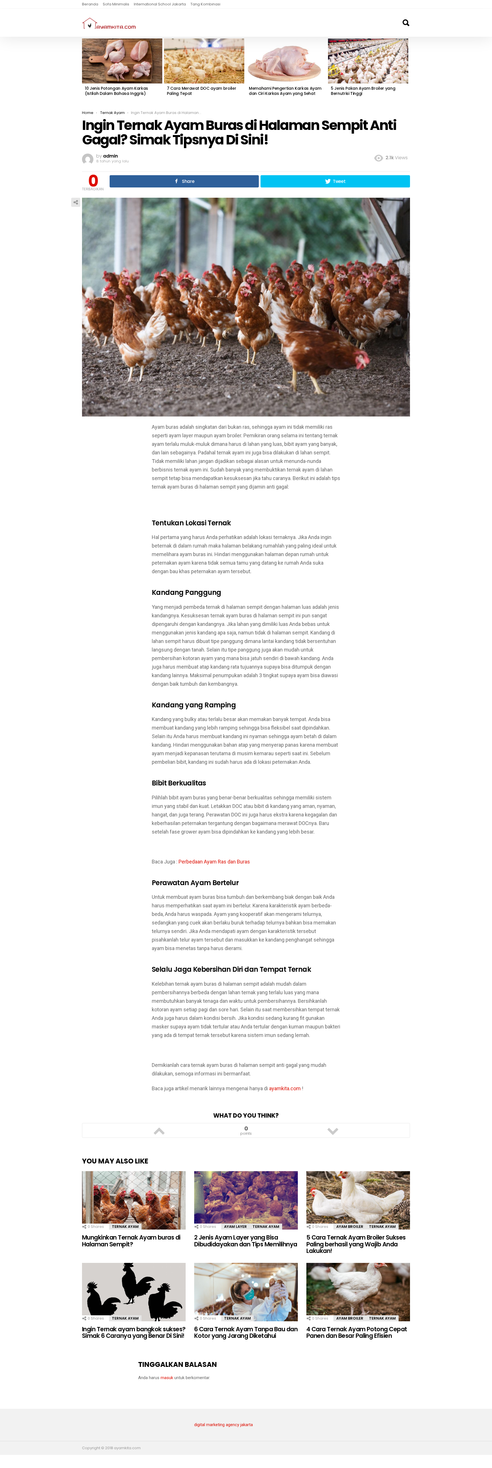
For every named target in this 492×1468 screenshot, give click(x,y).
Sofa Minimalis (116, 4)
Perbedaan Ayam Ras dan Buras (214, 862)
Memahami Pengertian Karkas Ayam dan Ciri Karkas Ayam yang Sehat (285, 90)
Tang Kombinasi (205, 4)
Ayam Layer (235, 1226)
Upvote (159, 1130)
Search (405, 23)
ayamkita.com (285, 1088)
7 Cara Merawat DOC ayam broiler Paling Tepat (201, 90)
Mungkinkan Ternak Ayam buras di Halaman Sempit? (131, 1240)
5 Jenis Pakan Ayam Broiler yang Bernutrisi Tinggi (363, 90)
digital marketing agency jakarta (223, 1424)
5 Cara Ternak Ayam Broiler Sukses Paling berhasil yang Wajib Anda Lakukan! (356, 1244)
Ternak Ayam (125, 1226)
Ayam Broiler (349, 1226)
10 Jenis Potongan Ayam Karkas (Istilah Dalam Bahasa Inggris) (116, 90)
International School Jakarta (160, 4)
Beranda (90, 4)
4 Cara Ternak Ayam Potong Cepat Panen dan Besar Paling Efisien (356, 1332)
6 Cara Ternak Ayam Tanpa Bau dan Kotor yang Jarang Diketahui (246, 1332)
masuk (167, 1377)
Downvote (333, 1130)
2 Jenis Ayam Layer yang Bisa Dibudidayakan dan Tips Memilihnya (245, 1240)
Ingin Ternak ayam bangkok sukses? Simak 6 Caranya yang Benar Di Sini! (134, 1332)
